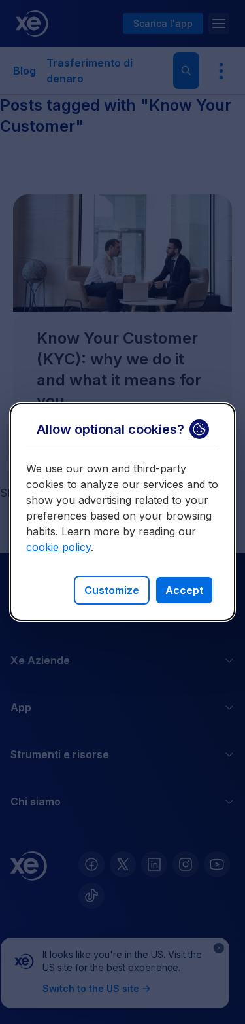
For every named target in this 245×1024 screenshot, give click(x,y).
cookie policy (58, 547)
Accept (184, 590)
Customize (111, 590)
